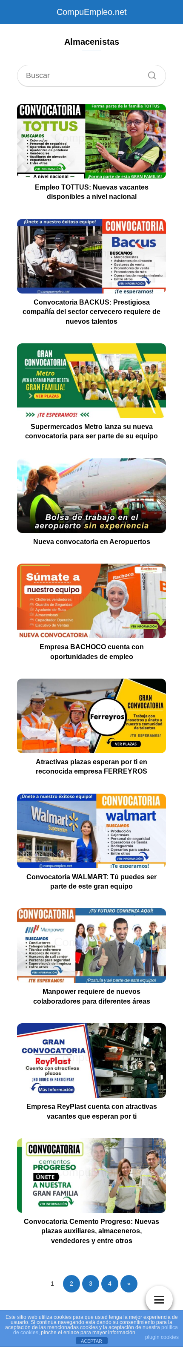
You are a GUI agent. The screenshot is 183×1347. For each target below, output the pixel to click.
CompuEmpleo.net (92, 12)
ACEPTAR (91, 1341)
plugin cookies (162, 1337)
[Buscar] (148, 73)
